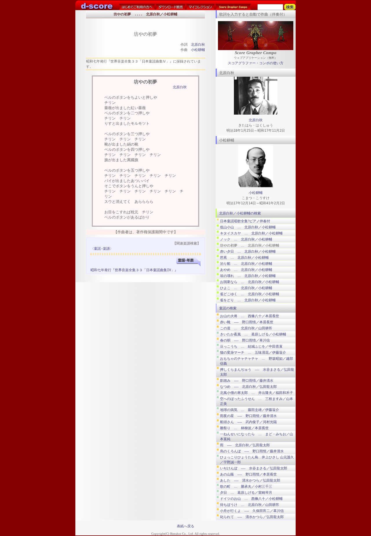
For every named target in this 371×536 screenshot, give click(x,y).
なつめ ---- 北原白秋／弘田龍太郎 (248, 387)
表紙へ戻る (185, 526)
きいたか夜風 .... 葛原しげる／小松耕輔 (253, 334)
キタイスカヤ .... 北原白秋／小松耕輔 (251, 233)
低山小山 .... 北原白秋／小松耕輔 (248, 227)
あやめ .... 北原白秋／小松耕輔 (246, 270)
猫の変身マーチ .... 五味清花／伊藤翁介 (253, 352)
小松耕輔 (198, 50)
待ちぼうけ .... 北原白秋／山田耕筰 (249, 505)
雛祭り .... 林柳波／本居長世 (244, 428)
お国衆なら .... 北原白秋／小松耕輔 (249, 282)
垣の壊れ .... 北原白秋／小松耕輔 (248, 276)
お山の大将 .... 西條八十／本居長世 (249, 316)
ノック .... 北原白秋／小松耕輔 (246, 239)
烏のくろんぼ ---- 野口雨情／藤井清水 (252, 451)
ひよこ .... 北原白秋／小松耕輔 (246, 288)
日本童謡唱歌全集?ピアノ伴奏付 (245, 221)
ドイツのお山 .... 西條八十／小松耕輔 (251, 499)
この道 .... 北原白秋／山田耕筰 (246, 328)
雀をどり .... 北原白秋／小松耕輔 (248, 300)
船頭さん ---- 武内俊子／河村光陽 (248, 422)
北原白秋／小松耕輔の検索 (240, 213)
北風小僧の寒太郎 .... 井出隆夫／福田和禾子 (256, 393)
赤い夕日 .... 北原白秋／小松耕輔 (248, 251)
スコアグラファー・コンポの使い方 (255, 63)
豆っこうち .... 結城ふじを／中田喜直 (251, 346)
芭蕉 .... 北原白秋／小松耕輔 (244, 258)
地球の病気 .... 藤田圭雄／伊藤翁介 (249, 410)
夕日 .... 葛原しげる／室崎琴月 (246, 493)
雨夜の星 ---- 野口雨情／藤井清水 (248, 416)
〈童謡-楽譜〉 (101, 249)
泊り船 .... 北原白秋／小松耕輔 (246, 264)
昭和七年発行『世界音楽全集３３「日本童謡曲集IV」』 (134, 270)
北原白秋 (198, 45)
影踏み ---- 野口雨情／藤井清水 (246, 381)
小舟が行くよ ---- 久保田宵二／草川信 (252, 511)
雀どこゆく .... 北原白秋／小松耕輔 (249, 294)
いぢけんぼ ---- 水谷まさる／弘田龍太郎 (253, 468)
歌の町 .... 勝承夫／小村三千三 (246, 486)
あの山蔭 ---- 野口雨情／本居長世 (248, 474)
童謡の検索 (228, 308)
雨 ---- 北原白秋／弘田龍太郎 (245, 445)
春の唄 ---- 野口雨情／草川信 (245, 340)
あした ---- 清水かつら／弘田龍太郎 (250, 480)
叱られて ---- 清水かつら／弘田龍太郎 (252, 517)
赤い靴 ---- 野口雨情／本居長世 (246, 322)
